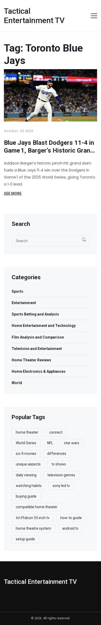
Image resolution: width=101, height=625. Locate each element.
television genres (61, 475)
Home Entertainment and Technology (44, 326)
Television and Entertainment (37, 349)
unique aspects (28, 464)
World (17, 383)
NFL (50, 443)
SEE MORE (12, 193)
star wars (71, 443)
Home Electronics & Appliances (39, 371)
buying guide (26, 496)
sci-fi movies (26, 453)
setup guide (25, 539)
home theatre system (33, 528)
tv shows (59, 464)
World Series (26, 443)
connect (55, 432)
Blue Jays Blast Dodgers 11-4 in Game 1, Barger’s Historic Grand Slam (49, 146)
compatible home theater (36, 507)
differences (56, 453)
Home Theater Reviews (31, 360)
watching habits (29, 486)
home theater (27, 432)
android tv (70, 528)
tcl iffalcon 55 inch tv (32, 518)
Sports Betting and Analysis (35, 314)
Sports (17, 291)
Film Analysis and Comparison (38, 337)
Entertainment (24, 303)
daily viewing (26, 475)
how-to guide (71, 518)
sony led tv (61, 486)
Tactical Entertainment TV (34, 15)
